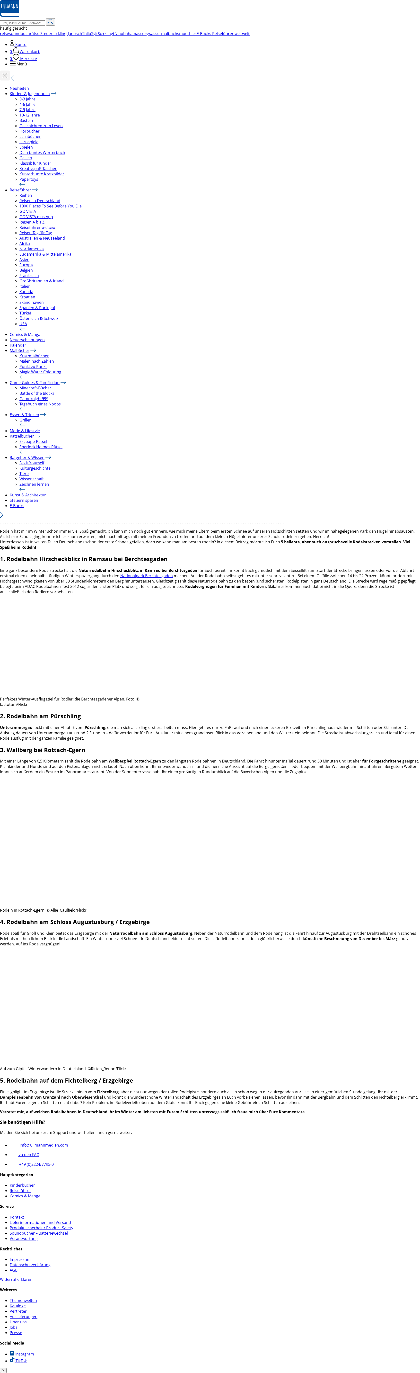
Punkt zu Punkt (33, 366)
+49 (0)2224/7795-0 (36, 1164)
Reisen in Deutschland (39, 200)
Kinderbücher (22, 1185)
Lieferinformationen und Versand (40, 1222)
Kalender (18, 345)
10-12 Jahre (29, 115)
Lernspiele (28, 141)
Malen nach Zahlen (36, 361)
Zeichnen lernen (34, 484)
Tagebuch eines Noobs (40, 404)
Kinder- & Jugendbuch (30, 93)
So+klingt (106, 33)
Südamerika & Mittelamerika (45, 254)
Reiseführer (20, 190)
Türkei (25, 313)
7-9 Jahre (27, 109)
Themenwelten (23, 1300)
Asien (24, 259)
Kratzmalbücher (34, 356)
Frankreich (29, 275)
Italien (25, 286)
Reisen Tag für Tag (35, 232)
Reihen (25, 195)
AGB (14, 1270)
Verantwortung (24, 1238)
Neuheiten (19, 88)
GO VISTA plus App (36, 216)
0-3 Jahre (27, 99)
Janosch (75, 33)
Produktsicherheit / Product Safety (41, 1227)
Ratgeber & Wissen (27, 457)
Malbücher (19, 350)
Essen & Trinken (24, 414)
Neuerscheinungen (27, 339)
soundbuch (19, 33)
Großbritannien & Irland (41, 281)
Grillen (25, 420)
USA (23, 323)
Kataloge (18, 1306)
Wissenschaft (31, 479)
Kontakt (17, 1217)
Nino (118, 33)
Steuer (46, 33)
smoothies (187, 33)
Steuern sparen (24, 500)
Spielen (26, 147)
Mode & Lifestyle (25, 430)
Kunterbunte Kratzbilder (41, 174)
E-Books (17, 505)
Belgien (26, 270)
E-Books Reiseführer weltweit (223, 33)
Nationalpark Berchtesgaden (146, 575)
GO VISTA (27, 211)
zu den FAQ (28, 1154)
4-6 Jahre (27, 104)
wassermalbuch (162, 33)
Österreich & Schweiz (38, 318)
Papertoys (28, 179)
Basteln (26, 120)
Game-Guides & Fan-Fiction (35, 382)
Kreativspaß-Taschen (38, 168)
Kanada (26, 291)
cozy (144, 33)
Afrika (24, 243)
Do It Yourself (31, 463)
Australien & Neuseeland (42, 238)
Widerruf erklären (16, 1279)
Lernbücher (30, 136)
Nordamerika (31, 248)
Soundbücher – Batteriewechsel (39, 1233)
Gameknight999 (33, 398)
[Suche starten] (50, 22)
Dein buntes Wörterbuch (42, 152)
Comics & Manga (25, 334)
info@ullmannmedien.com (43, 1145)
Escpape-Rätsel (33, 441)
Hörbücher (29, 131)
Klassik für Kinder (35, 163)
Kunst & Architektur (28, 495)
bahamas (131, 33)
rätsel (35, 33)
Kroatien (27, 297)
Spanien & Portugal (37, 307)
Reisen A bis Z (31, 222)
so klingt (60, 33)
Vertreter (18, 1311)
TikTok (21, 1361)
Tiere (24, 473)
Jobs (14, 1327)
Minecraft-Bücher (35, 388)
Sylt (94, 33)
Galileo (25, 158)
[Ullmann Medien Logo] (9, 15)
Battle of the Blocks (36, 393)
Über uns (18, 1322)
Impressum (20, 1259)
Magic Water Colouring (40, 372)
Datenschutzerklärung (30, 1264)
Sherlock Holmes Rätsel (40, 446)
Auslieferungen (23, 1316)
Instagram (24, 1354)
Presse (16, 1332)
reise (4, 33)
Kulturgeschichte (35, 468)
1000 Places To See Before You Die (50, 206)
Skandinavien (31, 302)
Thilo (86, 33)
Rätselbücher (22, 436)
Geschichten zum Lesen (41, 125)
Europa (26, 265)
